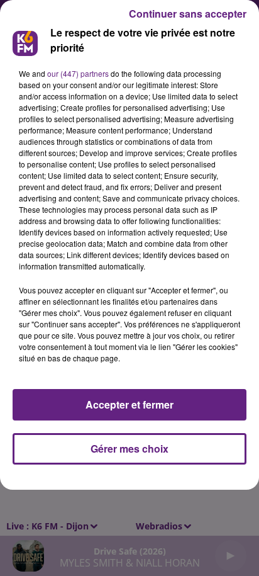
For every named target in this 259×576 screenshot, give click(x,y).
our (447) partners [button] (78, 73)
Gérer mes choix (129, 448)
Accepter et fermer (129, 404)
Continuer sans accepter (187, 13)
